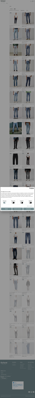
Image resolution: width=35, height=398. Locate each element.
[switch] (13, 202)
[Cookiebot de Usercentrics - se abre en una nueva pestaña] (30, 188)
